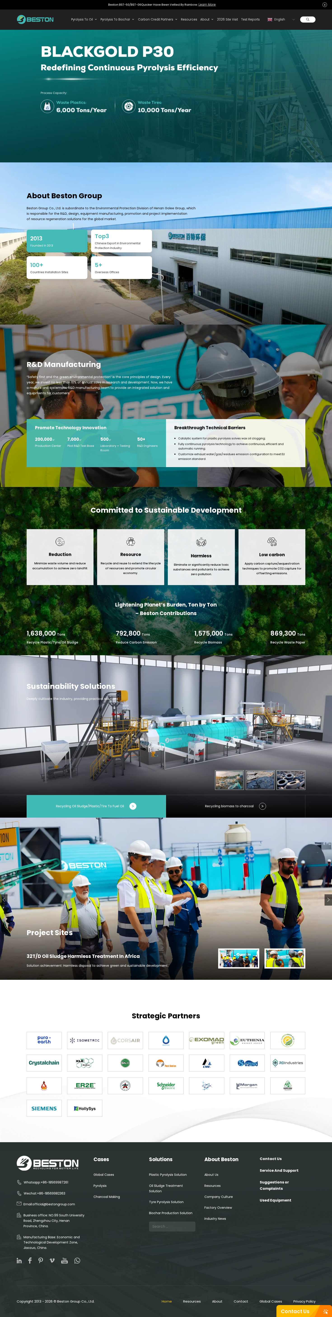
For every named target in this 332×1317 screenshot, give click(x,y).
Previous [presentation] (3, 900)
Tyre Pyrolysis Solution (166, 1202)
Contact (241, 1301)
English (279, 19)
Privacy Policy (304, 1301)
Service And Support (279, 1170)
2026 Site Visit (227, 19)
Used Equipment (275, 1200)
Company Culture (218, 1197)
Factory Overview (218, 1207)
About (204, 19)
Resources (189, 19)
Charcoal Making (107, 1197)
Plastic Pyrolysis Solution (168, 1174)
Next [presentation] (328, 900)
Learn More (207, 4)
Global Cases (104, 1174)
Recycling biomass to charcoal (229, 806)
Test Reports (250, 19)
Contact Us (295, 1311)
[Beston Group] (36, 19)
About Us (211, 1174)
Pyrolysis (100, 1185)
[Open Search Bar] (308, 19)
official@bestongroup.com (54, 1204)
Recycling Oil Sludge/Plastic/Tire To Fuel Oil (90, 806)
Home (167, 1301)
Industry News (215, 1218)
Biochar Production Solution (170, 1213)
